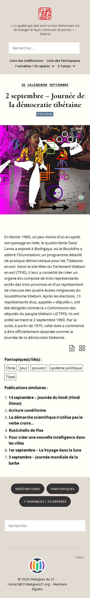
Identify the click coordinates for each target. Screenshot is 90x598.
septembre (59, 85)
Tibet (10, 376)
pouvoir (44, 114)
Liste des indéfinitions (26, 61)
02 (23, 85)
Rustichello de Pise (26, 430)
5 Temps (64, 66)
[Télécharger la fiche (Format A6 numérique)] (71, 348)
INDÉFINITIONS (27, 489)
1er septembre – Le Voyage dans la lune (45, 450)
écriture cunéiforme (27, 410)
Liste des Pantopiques (63, 61)
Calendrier (37, 85)
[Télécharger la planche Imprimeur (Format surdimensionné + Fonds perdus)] (82, 348)
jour (23, 367)
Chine (10, 367)
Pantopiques (63, 489)
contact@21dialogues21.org (29, 584)
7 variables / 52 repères (32, 66)
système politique (65, 367)
